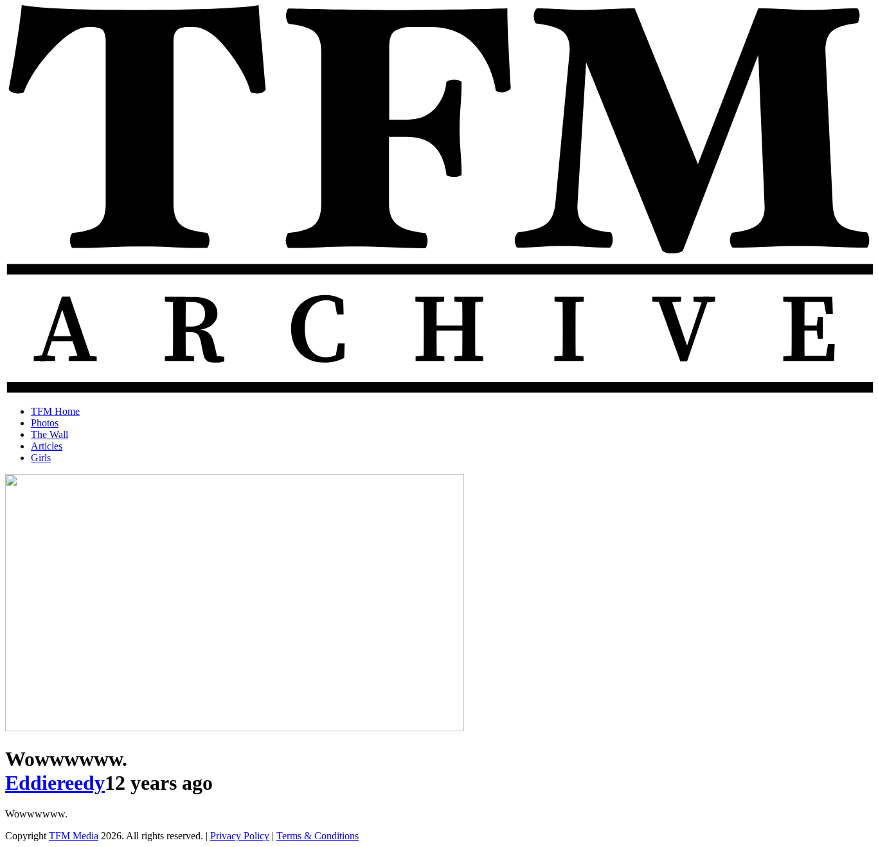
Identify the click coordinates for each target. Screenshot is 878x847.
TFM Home (55, 411)
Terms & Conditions (317, 835)
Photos (44, 422)
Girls (41, 457)
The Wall (49, 434)
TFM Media (73, 835)
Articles (46, 446)
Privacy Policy (239, 835)
